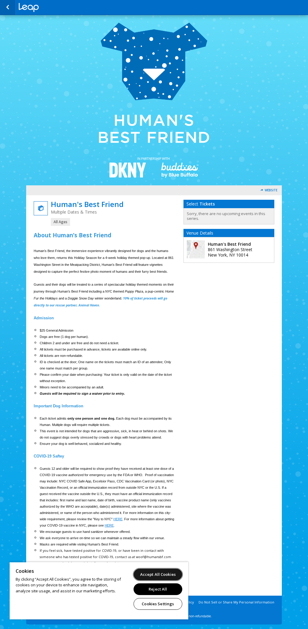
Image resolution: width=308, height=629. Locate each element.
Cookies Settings (158, 603)
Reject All (158, 589)
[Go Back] (7, 7)
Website (271, 190)
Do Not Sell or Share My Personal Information (236, 602)
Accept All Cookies (158, 574)
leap (49, 7)
